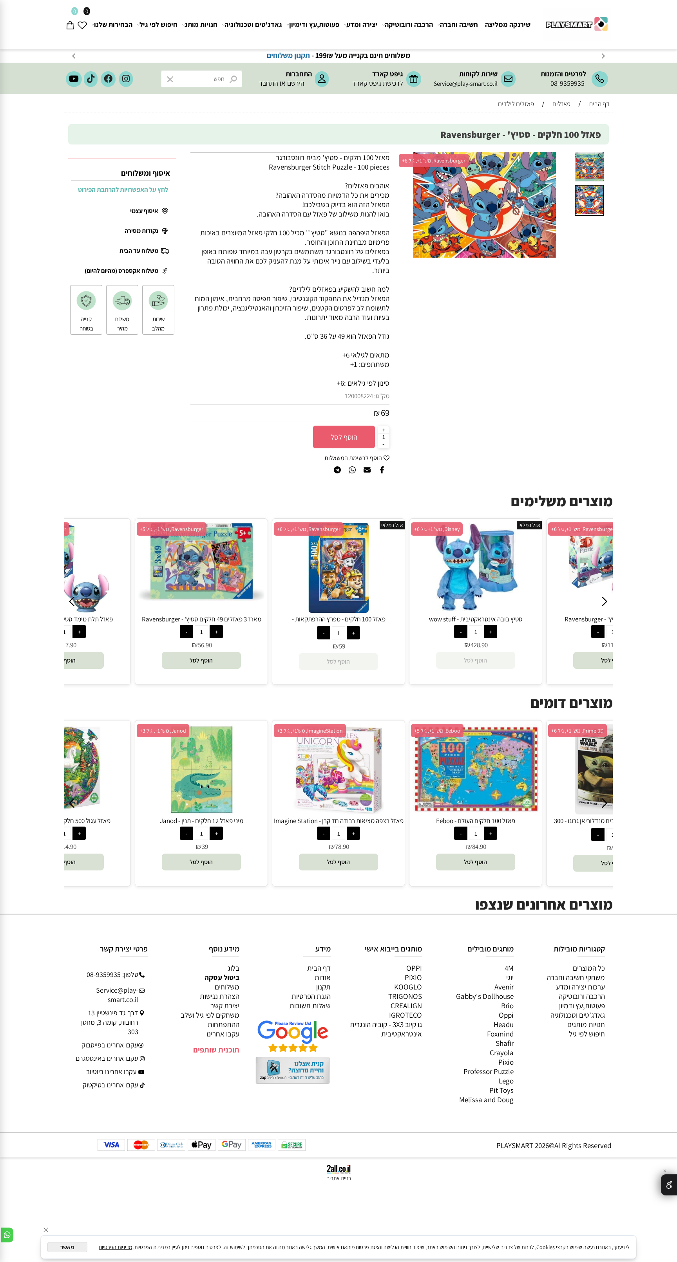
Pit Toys (501, 1090)
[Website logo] (576, 21)
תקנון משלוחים (293, 55)
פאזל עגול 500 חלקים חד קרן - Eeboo (64, 820)
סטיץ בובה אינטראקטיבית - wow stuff (476, 619)
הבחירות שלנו (113, 24)
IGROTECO (405, 1015)
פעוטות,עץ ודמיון (582, 1005)
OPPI (414, 968)
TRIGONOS (405, 996)
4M (509, 968)
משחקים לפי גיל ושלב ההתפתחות (210, 1019)
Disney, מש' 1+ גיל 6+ (437, 529)
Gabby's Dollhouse (485, 996)
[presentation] (74, 56)
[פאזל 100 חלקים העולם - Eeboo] (476, 809)
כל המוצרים (589, 968)
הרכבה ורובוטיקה (409, 24)
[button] (564, 159)
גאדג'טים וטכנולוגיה (253, 24)
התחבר (268, 83)
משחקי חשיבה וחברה (576, 977)
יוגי (510, 977)
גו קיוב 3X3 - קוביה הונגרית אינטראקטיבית (386, 1029)
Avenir (504, 986)
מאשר (67, 1247)
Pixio (506, 1062)
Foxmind (500, 1033)
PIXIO (413, 977)
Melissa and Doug (486, 1099)
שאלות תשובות (310, 1005)
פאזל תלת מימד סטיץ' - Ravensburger (64, 619)
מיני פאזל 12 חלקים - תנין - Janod (201, 820)
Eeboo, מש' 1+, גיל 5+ (437, 730)
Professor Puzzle (488, 1071)
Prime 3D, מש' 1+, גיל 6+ (577, 730)
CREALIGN (406, 1005)
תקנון (323, 986)
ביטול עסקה (222, 977)
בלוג (233, 968)
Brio (507, 1005)
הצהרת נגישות (219, 996)
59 (342, 646)
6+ (340, 383)
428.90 (479, 645)
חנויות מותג (201, 24)
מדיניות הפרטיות (115, 1247)
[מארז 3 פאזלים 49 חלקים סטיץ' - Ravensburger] (201, 598)
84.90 (479, 846)
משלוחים (227, 986)
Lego (506, 1080)
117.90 (67, 645)
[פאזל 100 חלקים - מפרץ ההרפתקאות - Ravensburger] (338, 610)
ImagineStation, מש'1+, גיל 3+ (310, 730)
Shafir (505, 1043)
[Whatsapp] (7, 1235)
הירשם (295, 83)
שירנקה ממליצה (507, 24)
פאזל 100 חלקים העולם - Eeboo (475, 820)
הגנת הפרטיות (311, 996)
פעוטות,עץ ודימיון (314, 24)
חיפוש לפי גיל (158, 24)
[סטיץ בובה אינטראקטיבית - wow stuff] (476, 610)
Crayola (502, 1052)
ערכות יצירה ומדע (580, 986)
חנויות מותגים (586, 1024)
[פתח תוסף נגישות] (669, 1184)
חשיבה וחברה (459, 24)
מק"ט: (381, 396)
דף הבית (319, 968)
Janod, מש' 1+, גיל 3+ (163, 730)
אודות (323, 977)
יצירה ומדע (362, 24)
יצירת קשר (224, 1005)
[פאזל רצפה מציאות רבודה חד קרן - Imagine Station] (338, 811)
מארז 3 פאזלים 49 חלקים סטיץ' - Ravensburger (201, 619)
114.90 (67, 846)
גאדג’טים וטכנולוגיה (577, 1015)
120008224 (359, 396)
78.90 (342, 846)
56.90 (205, 645)
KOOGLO (408, 986)
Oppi (506, 1015)
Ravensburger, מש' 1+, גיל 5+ (171, 529)
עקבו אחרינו (222, 1033)
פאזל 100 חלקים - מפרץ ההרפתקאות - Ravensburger (339, 623)
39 (205, 846)
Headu (504, 1024)
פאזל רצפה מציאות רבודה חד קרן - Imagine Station (339, 820)
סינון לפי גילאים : (366, 383)
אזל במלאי (392, 525)
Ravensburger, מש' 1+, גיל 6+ (433, 160)
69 (385, 413)
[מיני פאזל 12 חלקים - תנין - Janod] (201, 811)
